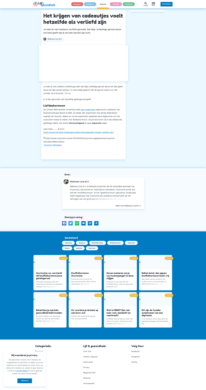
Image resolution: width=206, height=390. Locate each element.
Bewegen (77, 4)
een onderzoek (88, 109)
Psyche (103, 4)
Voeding (128, 4)
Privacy (86, 367)
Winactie (87, 378)
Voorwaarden (89, 383)
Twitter (134, 362)
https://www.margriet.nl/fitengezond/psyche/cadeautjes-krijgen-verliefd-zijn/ (78, 132)
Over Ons (87, 351)
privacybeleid (22, 371)
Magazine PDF (89, 373)
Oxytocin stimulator (53, 145)
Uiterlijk (116, 4)
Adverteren (88, 362)
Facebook (135, 351)
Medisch (90, 4)
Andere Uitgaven (90, 357)
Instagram (135, 357)
